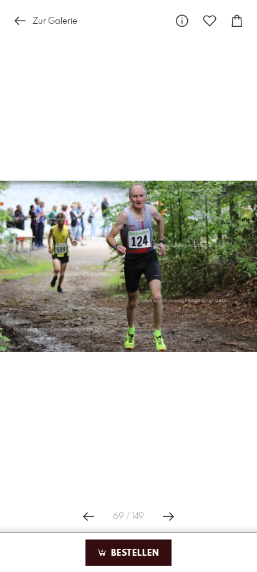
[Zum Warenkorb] (237, 21)
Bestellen (133, 553)
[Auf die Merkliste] (209, 21)
